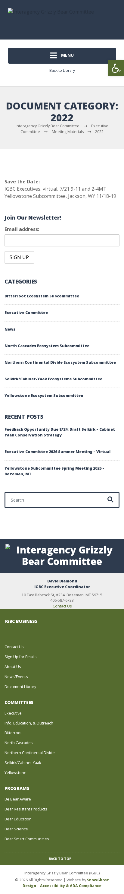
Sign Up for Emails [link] (20, 656)
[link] (116, 68)
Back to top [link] (60, 859)
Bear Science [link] (16, 829)
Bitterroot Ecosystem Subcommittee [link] (42, 296)
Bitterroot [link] (13, 732)
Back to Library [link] (62, 70)
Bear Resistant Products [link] (26, 809)
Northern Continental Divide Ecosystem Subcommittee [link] (60, 362)
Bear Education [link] (18, 819)
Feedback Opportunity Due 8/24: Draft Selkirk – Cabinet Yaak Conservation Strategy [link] (60, 432)
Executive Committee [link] (26, 312)
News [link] (10, 329)
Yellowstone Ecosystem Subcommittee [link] (44, 395)
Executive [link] (13, 713)
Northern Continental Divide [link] (30, 752)
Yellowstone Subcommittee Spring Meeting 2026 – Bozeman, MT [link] (54, 471)
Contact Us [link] (62, 606)
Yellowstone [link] (15, 772)
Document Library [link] (20, 686)
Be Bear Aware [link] (18, 799)
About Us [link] (13, 666)
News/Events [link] (16, 676)
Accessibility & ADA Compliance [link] (70, 885)
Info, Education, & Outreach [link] (29, 723)
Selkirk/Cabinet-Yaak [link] (23, 762)
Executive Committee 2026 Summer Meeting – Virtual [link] (57, 451)
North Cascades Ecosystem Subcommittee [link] (47, 345)
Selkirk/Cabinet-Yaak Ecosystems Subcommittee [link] (53, 379)
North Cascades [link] (19, 742)
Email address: (22, 229)
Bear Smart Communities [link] (27, 839)
